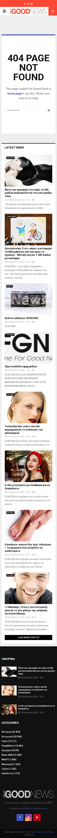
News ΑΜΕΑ (11, 216)
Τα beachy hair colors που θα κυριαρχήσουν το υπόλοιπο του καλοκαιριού (24, 429)
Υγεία (4, 741)
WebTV (9, 286)
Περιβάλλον (8, 745)
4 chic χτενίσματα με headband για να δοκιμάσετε (36, 707)
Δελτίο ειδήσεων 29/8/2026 (21, 318)
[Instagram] (28, 817)
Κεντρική (10, 158)
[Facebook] (19, 817)
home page (14, 93)
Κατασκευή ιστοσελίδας (42, 832)
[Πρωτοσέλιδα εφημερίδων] (28, 347)
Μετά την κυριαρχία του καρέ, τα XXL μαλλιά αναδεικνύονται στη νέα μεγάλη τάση (28, 193)
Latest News (14, 147)
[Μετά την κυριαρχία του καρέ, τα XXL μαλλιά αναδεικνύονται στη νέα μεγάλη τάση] (28, 171)
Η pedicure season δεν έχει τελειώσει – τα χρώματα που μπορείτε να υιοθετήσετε (28, 548)
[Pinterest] (37, 817)
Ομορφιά (6, 750)
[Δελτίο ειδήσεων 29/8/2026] (28, 299)
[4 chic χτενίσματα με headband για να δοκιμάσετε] (28, 466)
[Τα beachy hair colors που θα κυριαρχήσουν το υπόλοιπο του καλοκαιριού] (28, 407)
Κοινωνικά (7, 736)
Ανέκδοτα (7, 773)
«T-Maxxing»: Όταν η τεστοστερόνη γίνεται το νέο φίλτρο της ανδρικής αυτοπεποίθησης (26, 610)
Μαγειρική (7, 764)
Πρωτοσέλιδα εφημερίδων (21, 366)
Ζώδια (5, 769)
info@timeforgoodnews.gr (34, 808)
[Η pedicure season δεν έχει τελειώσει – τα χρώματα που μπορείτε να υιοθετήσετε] (28, 525)
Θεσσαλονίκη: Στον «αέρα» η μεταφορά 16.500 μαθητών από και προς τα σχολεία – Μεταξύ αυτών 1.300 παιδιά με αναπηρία (28, 253)
